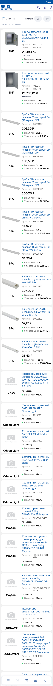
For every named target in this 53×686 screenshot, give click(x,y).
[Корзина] (26, 680)
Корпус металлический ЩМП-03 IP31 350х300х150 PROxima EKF (35, 36)
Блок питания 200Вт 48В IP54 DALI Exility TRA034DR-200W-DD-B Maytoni (36, 580)
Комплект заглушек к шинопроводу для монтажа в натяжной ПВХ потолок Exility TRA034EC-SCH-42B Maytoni (34, 544)
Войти (51, 7)
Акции (48, 2)
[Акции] (17, 680)
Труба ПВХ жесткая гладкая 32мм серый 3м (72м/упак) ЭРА (36, 182)
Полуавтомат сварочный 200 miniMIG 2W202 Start (36, 611)
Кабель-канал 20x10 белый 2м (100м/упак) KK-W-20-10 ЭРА (35, 344)
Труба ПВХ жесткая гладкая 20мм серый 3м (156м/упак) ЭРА (36, 214)
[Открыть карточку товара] (11, 39)
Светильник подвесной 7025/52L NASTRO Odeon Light (35, 408)
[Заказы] (35, 680)
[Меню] (8, 680)
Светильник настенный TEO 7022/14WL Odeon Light (35, 459)
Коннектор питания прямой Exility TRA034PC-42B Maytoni (35, 511)
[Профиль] (45, 680)
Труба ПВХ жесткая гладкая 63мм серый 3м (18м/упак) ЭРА (36, 117)
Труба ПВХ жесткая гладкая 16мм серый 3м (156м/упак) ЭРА (36, 247)
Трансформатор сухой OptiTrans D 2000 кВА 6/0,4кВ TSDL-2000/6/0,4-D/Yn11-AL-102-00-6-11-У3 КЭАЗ (36, 379)
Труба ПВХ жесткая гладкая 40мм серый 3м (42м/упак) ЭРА (36, 149)
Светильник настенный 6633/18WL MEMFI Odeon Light (35, 485)
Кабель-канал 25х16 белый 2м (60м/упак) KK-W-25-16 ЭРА (36, 312)
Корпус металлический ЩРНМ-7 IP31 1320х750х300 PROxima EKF (35, 77)
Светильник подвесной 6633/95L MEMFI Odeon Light (35, 434)
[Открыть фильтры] (38, 19)
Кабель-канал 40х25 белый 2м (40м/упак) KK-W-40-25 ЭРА (36, 279)
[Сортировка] (47, 19)
